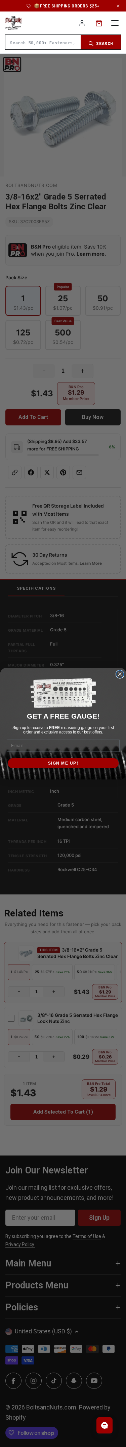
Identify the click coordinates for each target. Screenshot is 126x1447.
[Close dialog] (120, 674)
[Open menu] (115, 23)
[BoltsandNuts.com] (13, 23)
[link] (63, 692)
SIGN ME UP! (63, 763)
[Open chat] (104, 1425)
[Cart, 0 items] (99, 23)
